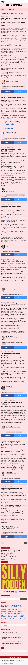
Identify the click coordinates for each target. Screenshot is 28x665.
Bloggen (3, 9)
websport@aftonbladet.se (16, 607)
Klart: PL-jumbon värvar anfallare (13, 98)
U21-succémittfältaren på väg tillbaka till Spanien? (11, 489)
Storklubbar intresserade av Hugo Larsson (13, 641)
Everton (13, 611)
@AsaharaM (11, 191)
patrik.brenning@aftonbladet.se (12, 473)
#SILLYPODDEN (10, 9)
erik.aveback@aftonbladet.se (12, 387)
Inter (16, 611)
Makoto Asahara (9, 189)
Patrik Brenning (9, 472)
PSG (9, 619)
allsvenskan (3, 609)
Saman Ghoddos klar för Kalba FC (10, 634)
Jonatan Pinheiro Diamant (12, 81)
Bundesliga (3, 611)
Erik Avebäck (9, 386)
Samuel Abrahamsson (11, 132)
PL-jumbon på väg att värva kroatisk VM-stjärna (11, 150)
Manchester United (8, 616)
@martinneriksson (13, 338)
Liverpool (10, 613)
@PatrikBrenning (12, 474)
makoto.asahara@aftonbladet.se (13, 190)
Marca (6, 505)
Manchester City (18, 613)
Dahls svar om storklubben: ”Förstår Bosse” (13, 19)
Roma (19, 619)
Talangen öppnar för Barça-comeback (10, 354)
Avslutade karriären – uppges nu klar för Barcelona (12, 637)
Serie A (22, 619)
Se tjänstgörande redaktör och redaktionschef (13, 660)
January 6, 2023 (9, 128)
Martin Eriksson (9, 336)
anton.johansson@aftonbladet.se (13, 289)
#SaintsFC (9, 121)
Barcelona (15, 609)
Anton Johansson (10, 288)
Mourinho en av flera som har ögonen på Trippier (12, 644)
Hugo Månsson (9, 246)
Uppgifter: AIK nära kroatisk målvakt (11, 207)
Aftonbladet (22, 591)
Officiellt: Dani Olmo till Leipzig (12, 261)
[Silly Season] (14, 5)
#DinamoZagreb (9, 124)
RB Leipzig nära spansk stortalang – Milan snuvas (13, 305)
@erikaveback (12, 389)
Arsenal (9, 609)
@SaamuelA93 (12, 133)
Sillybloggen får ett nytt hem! (9, 632)
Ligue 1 (5, 613)
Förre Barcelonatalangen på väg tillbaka (12, 403)
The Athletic (8, 165)
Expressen (9, 220)
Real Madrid (14, 619)
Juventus (20, 611)
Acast (15, 592)
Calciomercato (9, 325)
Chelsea (9, 611)
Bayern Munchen (21, 609)
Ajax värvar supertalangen (10, 442)
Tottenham (4, 621)
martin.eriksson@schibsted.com (12, 337)
